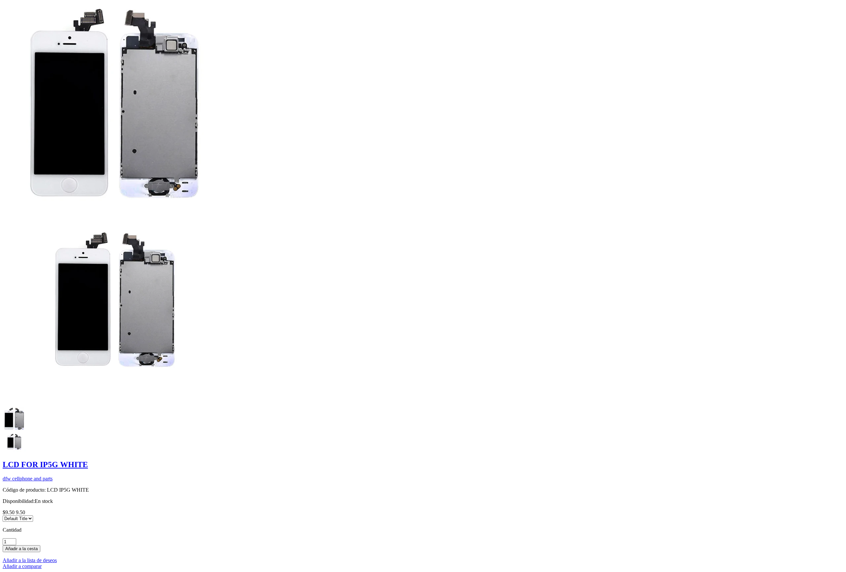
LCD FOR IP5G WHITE (45, 464)
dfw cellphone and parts (28, 478)
